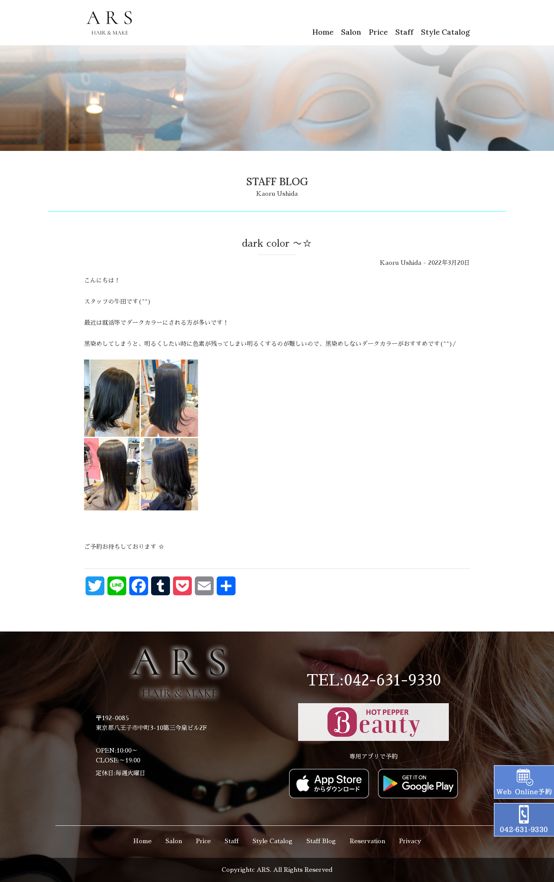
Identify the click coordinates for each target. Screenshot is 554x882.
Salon (351, 32)
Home (323, 32)
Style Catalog (445, 32)
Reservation (367, 841)
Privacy (410, 841)
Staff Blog (321, 841)
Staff (404, 32)
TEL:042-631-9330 (373, 680)
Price (378, 32)
